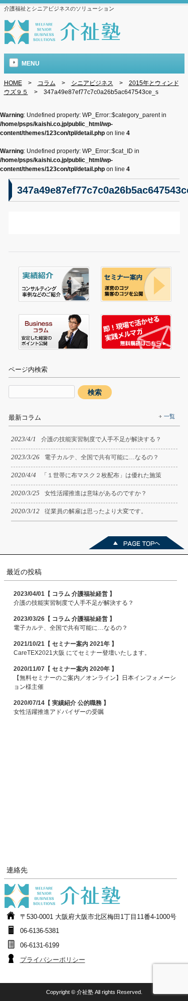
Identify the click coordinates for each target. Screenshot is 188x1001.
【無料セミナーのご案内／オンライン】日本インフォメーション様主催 (95, 677)
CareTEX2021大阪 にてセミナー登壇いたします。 (82, 648)
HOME (13, 83)
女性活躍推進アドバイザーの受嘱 (61, 707)
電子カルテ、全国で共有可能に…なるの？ (71, 623)
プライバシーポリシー (52, 959)
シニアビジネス (92, 83)
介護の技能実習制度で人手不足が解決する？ (74, 598)
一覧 (169, 416)
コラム (47, 83)
